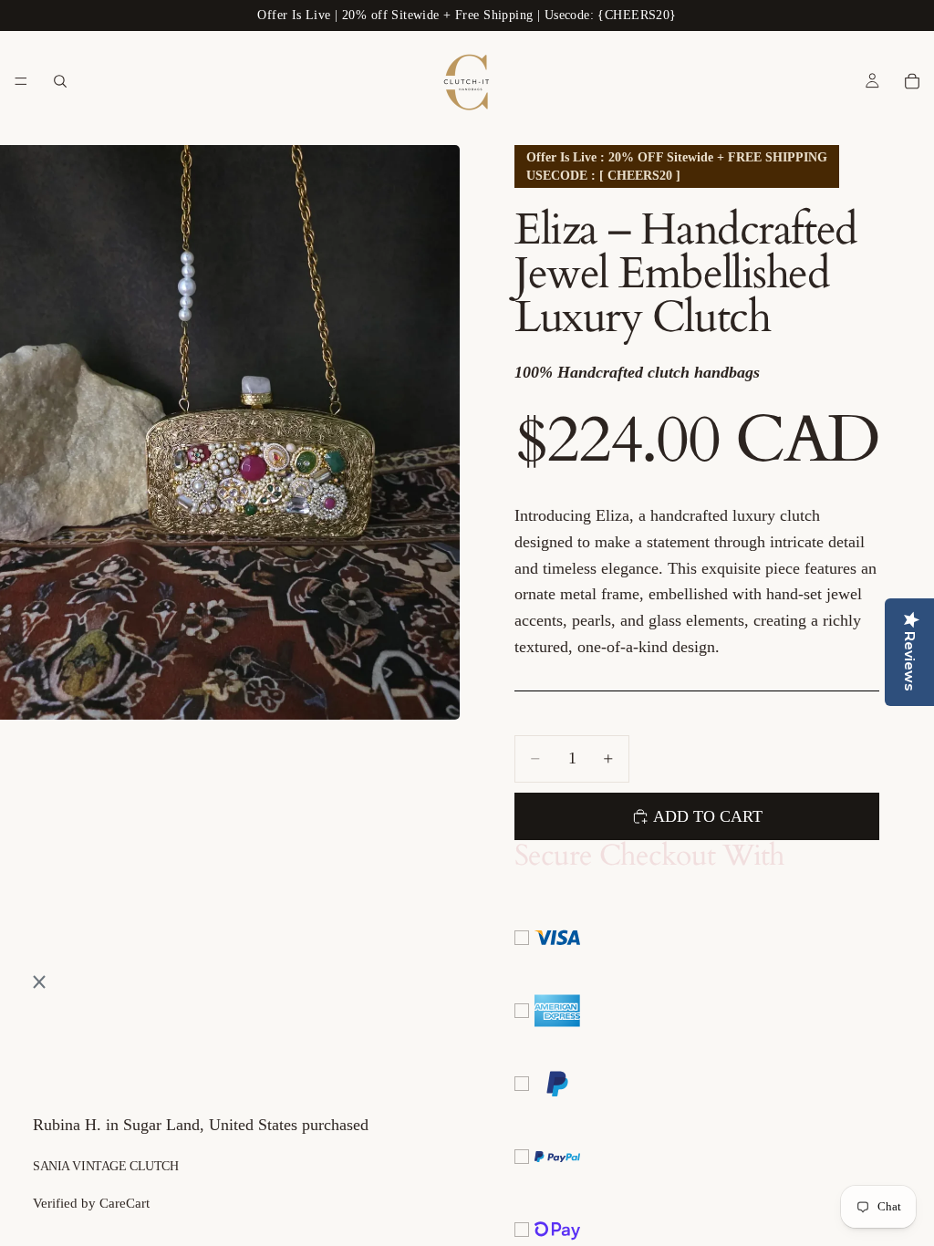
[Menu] (21, 81)
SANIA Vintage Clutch (106, 1166)
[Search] (60, 81)
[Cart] (912, 81)
